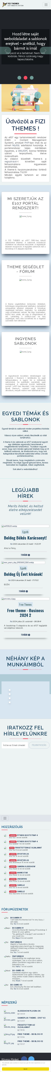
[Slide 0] (19, 78)
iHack (18, 981)
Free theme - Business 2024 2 (25, 612)
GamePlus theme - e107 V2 (31, 1018)
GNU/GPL (23, 151)
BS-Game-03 (18, 970)
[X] (31, 1060)
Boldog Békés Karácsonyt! (25, 538)
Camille (21, 885)
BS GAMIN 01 (16, 918)
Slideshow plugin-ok (29, 1011)
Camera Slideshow (26, 867)
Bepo (18, 938)
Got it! (25, 1069)
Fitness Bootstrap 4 (27, 835)
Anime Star (22, 873)
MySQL (16, 145)
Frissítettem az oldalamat (28, 848)
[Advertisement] (25, 783)
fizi (11, 544)
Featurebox (16, 942)
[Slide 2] (32, 78)
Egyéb (25, 532)
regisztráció (11, 161)
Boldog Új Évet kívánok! (23, 574)
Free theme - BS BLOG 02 (30, 1041)
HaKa (18, 967)
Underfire (22, 879)
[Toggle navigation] (46, 4)
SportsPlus (23, 854)
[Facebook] (24, 1060)
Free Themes (25, 604)
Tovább (24, 554)
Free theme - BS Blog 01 (30, 1034)
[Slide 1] (25, 78)
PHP (27, 142)
